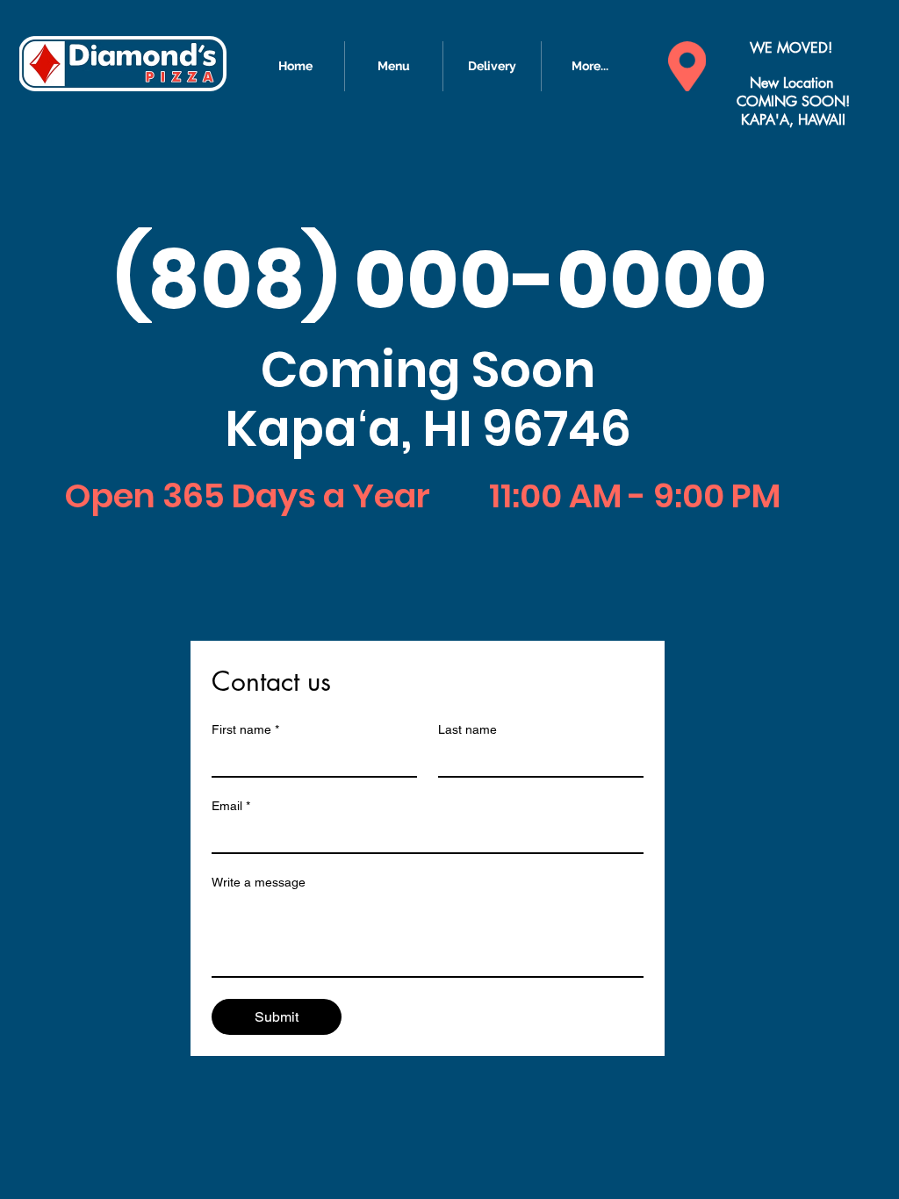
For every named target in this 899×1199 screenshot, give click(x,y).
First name (245, 729)
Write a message (259, 882)
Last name (467, 729)
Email (231, 806)
